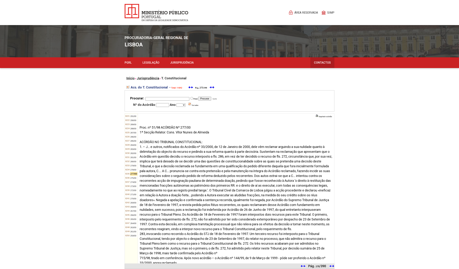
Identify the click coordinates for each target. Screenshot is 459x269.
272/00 (133, 190)
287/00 (133, 133)
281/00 (133, 157)
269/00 (133, 203)
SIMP (330, 12)
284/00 (133, 145)
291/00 (133, 116)
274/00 (133, 182)
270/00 (133, 199)
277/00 (133, 174)
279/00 (133, 166)
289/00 (133, 124)
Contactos (322, 62)
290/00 (133, 120)
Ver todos (194, 105)
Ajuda (214, 99)
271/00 (133, 194)
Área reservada (306, 12)
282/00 (133, 153)
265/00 (133, 219)
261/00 (133, 231)
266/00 (133, 215)
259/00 (133, 236)
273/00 (133, 186)
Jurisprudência (182, 62)
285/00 (133, 141)
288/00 (133, 129)
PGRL (128, 62)
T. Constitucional (173, 78)
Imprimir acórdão (325, 116)
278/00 (133, 170)
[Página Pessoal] (156, 12)
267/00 (133, 211)
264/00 (133, 223)
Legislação (151, 62)
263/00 (133, 227)
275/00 (133, 178)
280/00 (133, 161)
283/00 (133, 149)
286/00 (133, 137)
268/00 (133, 207)
